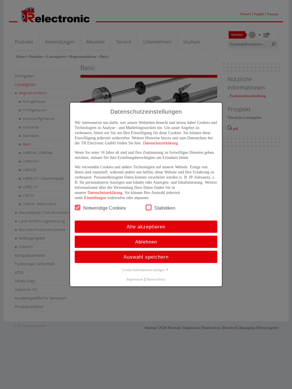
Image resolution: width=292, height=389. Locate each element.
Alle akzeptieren (146, 227)
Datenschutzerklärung (160, 143)
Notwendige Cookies (104, 208)
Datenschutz (155, 279)
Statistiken (164, 208)
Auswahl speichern (146, 257)
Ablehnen (146, 242)
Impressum (135, 279)
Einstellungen (95, 198)
